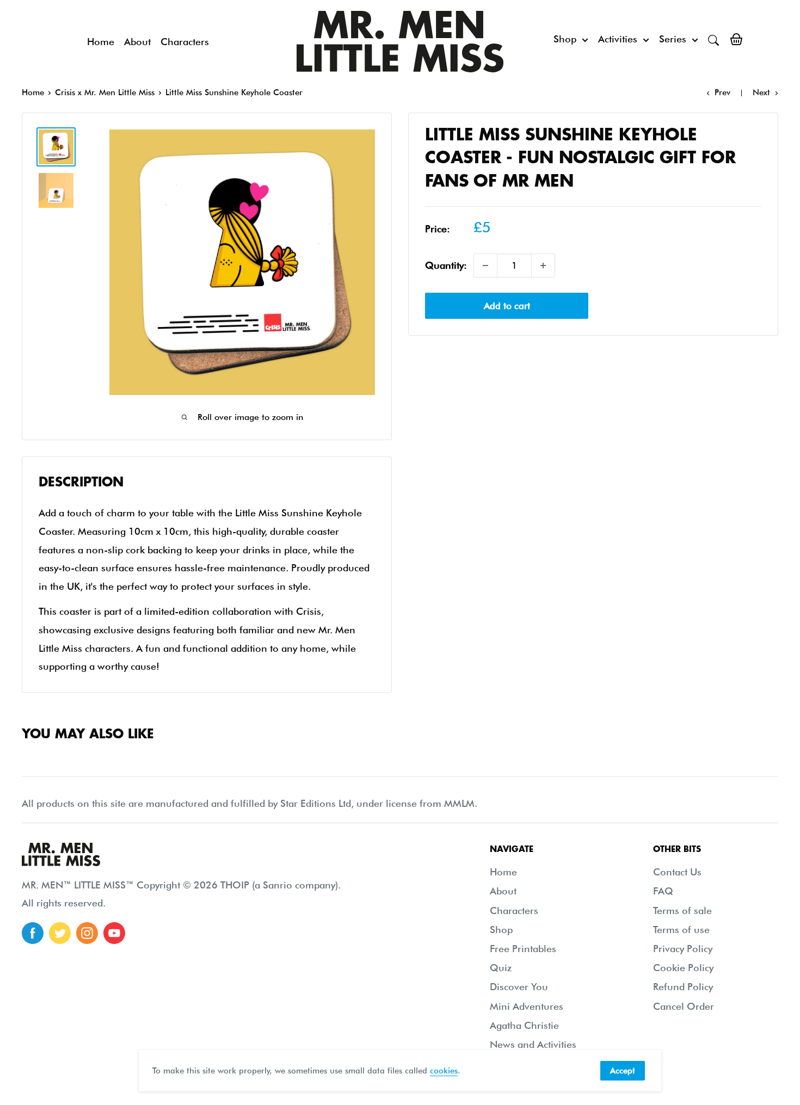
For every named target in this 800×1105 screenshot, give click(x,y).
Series (672, 39)
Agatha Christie (524, 1025)
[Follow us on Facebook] (33, 933)
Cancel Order (683, 1006)
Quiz (501, 967)
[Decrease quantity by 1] (485, 265)
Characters (185, 41)
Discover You (519, 986)
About (137, 41)
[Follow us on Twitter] (60, 933)
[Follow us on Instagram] (87, 933)
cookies (444, 1071)
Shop (564, 39)
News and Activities (533, 1044)
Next (761, 92)
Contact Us (677, 872)
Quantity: (446, 265)
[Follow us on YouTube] (114, 933)
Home (100, 41)
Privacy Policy (682, 948)
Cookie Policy (683, 967)
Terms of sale (682, 910)
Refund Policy (683, 986)
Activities (617, 39)
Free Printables (523, 948)
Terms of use (681, 929)
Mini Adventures (526, 1006)
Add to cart (507, 305)
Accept (622, 1071)
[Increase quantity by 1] (543, 265)
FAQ (663, 891)
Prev (722, 92)
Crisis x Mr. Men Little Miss (105, 92)
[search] (713, 39)
